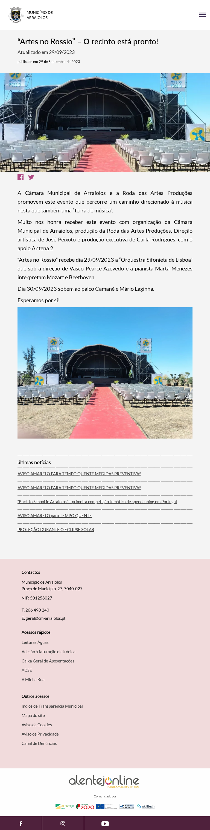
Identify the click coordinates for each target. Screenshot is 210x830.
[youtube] (105, 823)
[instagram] (63, 823)
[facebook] (21, 823)
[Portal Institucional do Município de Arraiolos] (54, 15)
